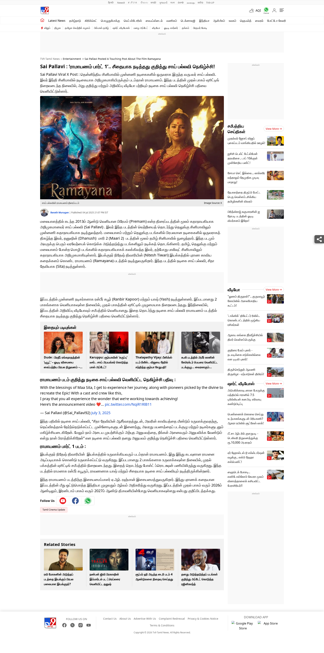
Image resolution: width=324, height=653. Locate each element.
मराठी (153, 2)
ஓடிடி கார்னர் (171, 28)
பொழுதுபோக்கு (110, 21)
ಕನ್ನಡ (132, 2)
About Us (125, 618)
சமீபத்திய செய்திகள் (236, 128)
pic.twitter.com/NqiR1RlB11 (128, 404)
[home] (42, 20)
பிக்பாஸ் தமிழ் (101, 28)
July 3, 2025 (100, 412)
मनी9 (200, 2)
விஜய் (47, 28)
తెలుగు (144, 2)
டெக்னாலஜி (188, 21)
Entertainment (72, 59)
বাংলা (172, 2)
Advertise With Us (145, 618)
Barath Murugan (59, 212)
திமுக (57, 28)
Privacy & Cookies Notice (203, 618)
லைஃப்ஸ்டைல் (154, 21)
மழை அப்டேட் (141, 28)
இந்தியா (204, 21)
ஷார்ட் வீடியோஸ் (121, 28)
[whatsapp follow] (88, 500)
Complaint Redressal (172, 618)
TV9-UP (210, 2)
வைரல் (259, 21)
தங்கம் (185, 28)
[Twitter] (72, 625)
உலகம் (232, 21)
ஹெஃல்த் (245, 21)
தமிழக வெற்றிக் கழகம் (77, 28)
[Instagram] (80, 625)
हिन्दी (111, 2)
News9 (121, 2)
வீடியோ (156, 28)
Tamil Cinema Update (54, 509)
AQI (258, 10)
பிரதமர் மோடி (200, 28)
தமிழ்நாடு (75, 21)
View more (272, 128)
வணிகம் (171, 21)
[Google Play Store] (243, 626)
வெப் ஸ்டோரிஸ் (133, 21)
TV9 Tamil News (50, 59)
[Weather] (252, 10)
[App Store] (269, 626)
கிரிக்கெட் (91, 21)
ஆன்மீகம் (219, 21)
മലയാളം (191, 2)
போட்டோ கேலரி (276, 21)
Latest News (56, 21)
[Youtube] (63, 500)
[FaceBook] (64, 625)
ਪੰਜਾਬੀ (181, 2)
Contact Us (110, 618)
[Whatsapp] (265, 10)
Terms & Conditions (162, 625)
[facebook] (75, 500)
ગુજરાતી (163, 2)
